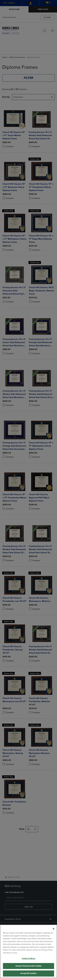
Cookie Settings (28, 958)
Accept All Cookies (28, 973)
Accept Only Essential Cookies (28, 966)
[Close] (53, 929)
